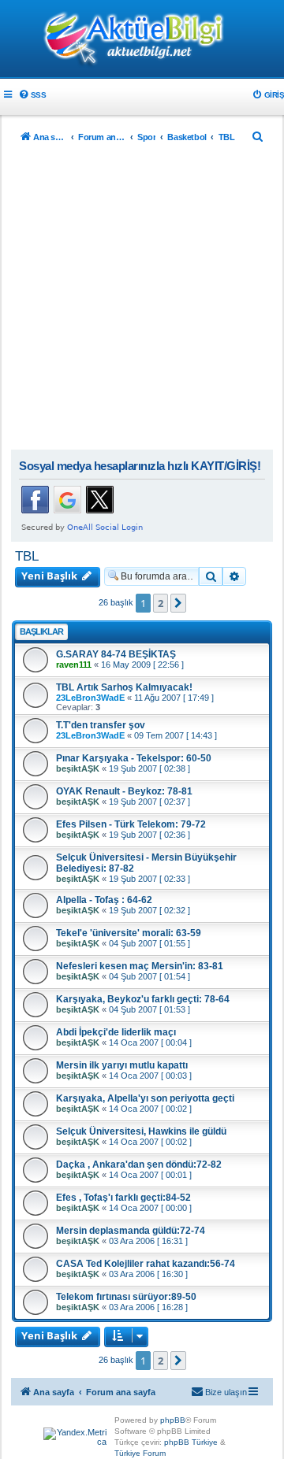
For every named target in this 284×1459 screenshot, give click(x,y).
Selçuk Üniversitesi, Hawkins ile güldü (141, 1131)
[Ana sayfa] (142, 40)
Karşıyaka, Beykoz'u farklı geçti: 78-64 (143, 999)
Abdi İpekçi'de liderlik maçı (116, 1032)
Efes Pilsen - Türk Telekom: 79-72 (131, 824)
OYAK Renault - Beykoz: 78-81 (124, 791)
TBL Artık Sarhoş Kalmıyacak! (124, 687)
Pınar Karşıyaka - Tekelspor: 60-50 (133, 758)
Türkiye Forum (140, 1453)
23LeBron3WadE (90, 697)
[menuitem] (32, 95)
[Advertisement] (142, 300)
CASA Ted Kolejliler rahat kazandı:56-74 (145, 1263)
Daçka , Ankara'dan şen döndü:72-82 (139, 1164)
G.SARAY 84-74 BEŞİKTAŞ (116, 654)
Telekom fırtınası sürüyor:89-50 (126, 1296)
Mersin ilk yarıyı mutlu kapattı (122, 1065)
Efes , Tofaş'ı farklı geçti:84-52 (123, 1197)
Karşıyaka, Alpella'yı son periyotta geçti (145, 1098)
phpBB (172, 1420)
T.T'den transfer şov (100, 725)
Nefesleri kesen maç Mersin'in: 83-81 (139, 966)
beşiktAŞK (77, 768)
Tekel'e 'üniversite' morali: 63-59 (128, 933)
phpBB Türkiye (191, 1442)
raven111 (74, 664)
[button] (178, 603)
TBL (27, 556)
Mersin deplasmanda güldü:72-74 (130, 1230)
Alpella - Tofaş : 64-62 (104, 899)
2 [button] (160, 603)
